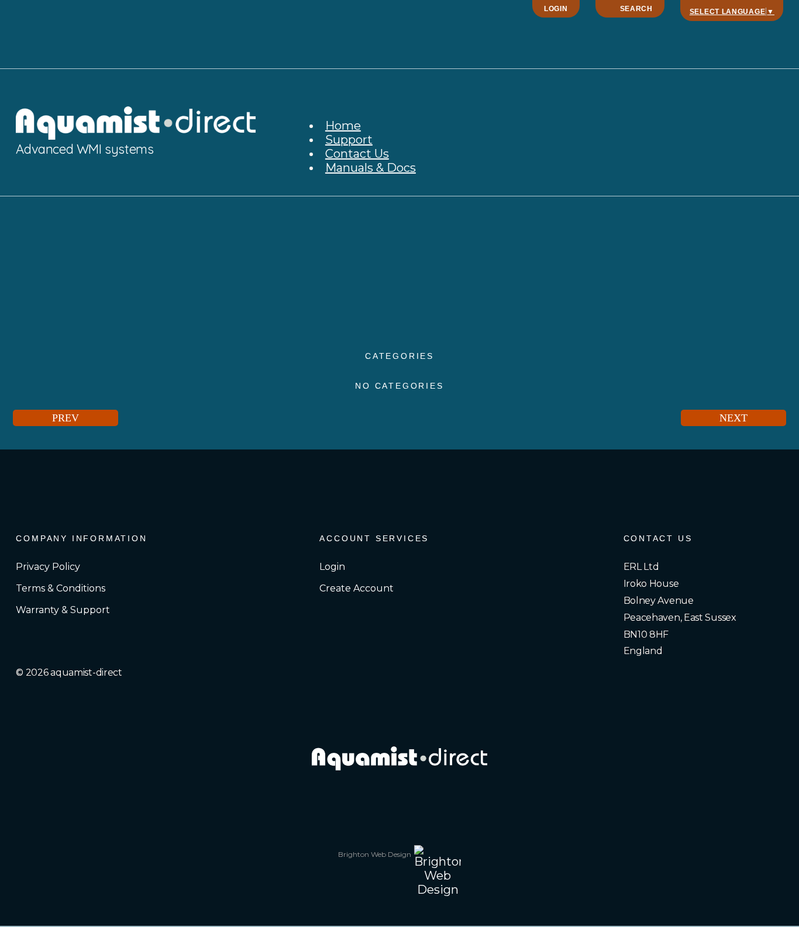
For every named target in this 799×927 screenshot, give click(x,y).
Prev (65, 418)
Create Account (356, 588)
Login (556, 9)
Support (349, 140)
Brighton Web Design (374, 854)
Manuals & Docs (370, 168)
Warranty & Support (63, 609)
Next (733, 418)
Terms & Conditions (60, 588)
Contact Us (357, 154)
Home (343, 126)
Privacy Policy (48, 566)
